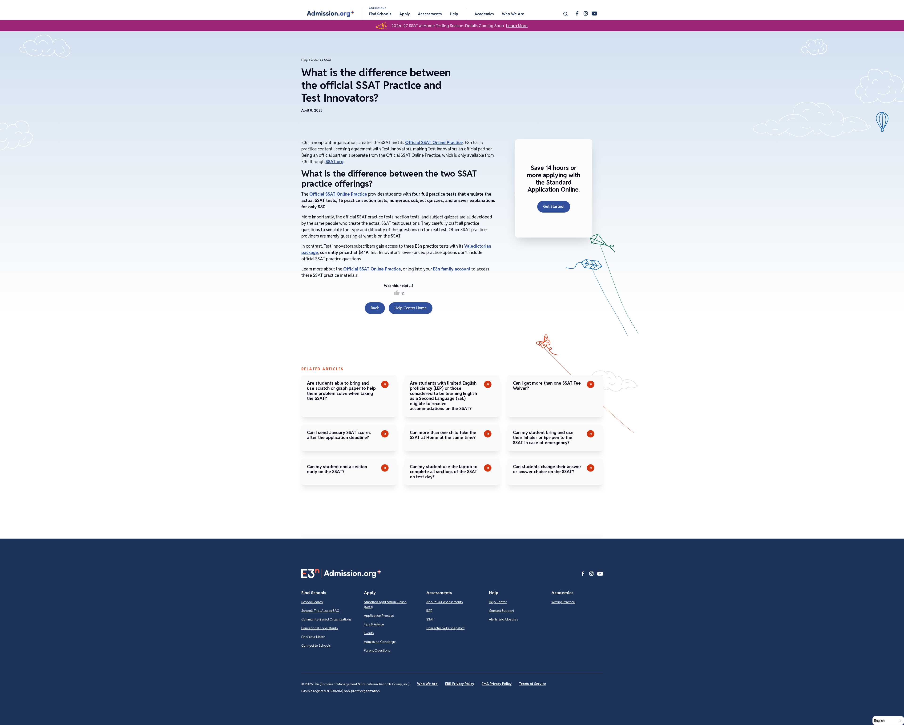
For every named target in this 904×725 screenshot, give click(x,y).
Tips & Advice (374, 624)
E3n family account (451, 269)
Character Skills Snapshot (445, 628)
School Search (312, 602)
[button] (330, 14)
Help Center (310, 60)
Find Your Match (313, 637)
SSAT (327, 60)
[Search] (565, 14)
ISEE (429, 610)
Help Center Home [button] (411, 308)
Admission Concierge (380, 642)
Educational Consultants (319, 628)
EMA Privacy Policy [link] (497, 684)
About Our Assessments (444, 602)
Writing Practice (563, 602)
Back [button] (375, 308)
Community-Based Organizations (326, 619)
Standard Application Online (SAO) (385, 604)
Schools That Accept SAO (320, 610)
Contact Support (501, 610)
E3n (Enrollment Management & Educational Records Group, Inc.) (362, 684)
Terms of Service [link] (532, 684)
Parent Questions (377, 650)
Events (369, 633)
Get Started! (553, 206)
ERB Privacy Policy (459, 684)
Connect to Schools (316, 645)
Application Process (379, 615)
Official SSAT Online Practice (434, 142)
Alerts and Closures (503, 619)
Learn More (517, 25)
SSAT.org (334, 161)
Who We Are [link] (427, 684)
